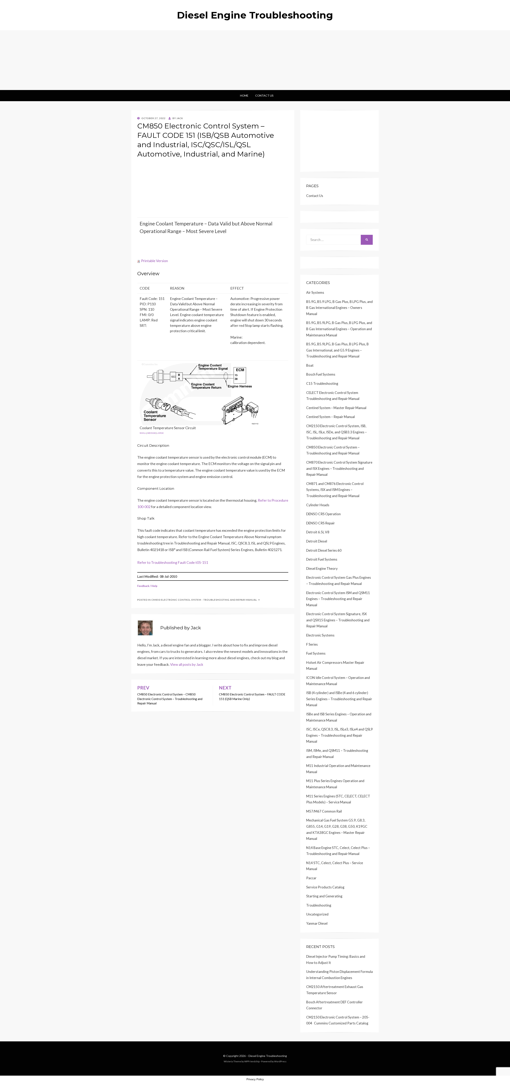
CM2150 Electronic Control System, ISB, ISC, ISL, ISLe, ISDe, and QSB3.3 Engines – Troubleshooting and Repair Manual (336, 432)
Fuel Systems (316, 653)
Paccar (311, 878)
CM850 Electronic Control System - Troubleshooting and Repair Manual (204, 599)
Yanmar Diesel (317, 923)
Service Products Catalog (325, 887)
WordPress (280, 1061)
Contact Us (264, 95)
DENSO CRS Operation (323, 514)
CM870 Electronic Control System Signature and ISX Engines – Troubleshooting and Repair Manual (339, 468)
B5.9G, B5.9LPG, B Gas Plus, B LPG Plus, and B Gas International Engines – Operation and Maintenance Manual (339, 329)
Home (244, 95)
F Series (312, 644)
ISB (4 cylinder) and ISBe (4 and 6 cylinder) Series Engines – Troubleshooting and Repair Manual (339, 699)
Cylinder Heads (317, 505)
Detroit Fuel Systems (321, 559)
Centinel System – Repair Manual (330, 417)
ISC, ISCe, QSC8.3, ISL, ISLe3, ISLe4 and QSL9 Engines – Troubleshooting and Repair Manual (339, 735)
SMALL (143, 433)
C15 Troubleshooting (322, 383)
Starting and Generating (324, 896)
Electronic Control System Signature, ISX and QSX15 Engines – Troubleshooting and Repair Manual (338, 620)
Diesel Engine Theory (322, 568)
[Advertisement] (255, 60)
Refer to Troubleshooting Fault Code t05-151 (172, 562)
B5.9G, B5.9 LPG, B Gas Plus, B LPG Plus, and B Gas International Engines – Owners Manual (339, 308)
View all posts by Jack (186, 664)
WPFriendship (252, 1061)
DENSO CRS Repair (320, 523)
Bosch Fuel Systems (320, 374)
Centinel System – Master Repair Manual (336, 408)
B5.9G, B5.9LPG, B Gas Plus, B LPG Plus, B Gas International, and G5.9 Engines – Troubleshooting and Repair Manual (337, 350)
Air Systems (315, 292)
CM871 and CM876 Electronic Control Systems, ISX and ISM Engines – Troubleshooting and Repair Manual (335, 490)
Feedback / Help (147, 586)
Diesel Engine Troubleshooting (255, 15)
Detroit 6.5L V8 (317, 532)
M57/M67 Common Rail (324, 811)
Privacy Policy (255, 1079)
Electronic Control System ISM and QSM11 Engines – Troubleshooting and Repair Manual (338, 599)
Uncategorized (317, 914)
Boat (310, 365)
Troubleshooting (318, 905)
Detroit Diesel (316, 541)
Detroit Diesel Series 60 (323, 550)
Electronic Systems (320, 635)
